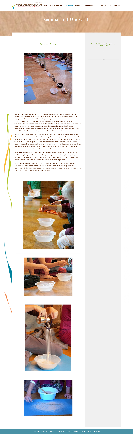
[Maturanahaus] (27, 5)
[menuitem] (46, 5)
